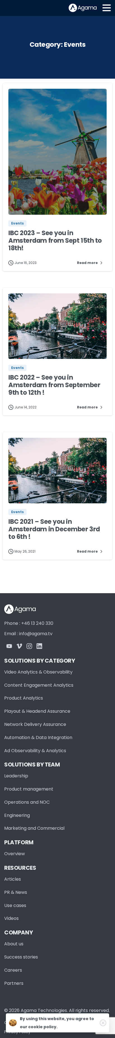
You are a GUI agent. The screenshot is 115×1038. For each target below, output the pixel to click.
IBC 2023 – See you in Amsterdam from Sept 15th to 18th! (55, 240)
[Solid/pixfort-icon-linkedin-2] (39, 646)
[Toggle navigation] (106, 8)
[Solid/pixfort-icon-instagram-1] (29, 646)
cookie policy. (43, 1027)
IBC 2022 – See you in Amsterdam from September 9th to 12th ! (54, 385)
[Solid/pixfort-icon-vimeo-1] (19, 646)
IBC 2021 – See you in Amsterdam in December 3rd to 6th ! (54, 529)
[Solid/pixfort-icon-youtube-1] (9, 646)
